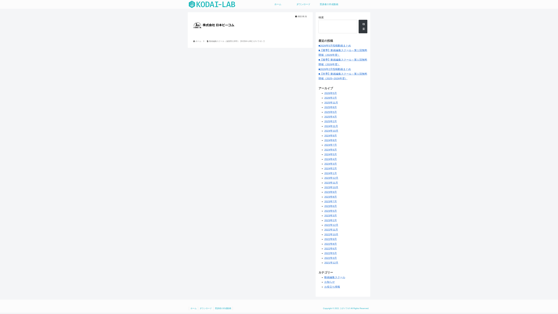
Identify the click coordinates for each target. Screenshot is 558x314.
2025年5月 (330, 112)
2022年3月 (330, 258)
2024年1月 (330, 173)
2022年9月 (330, 239)
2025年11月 (331, 102)
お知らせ (329, 282)
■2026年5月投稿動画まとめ (335, 45)
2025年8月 (330, 107)
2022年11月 (331, 229)
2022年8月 (330, 243)
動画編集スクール (334, 277)
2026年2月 (330, 97)
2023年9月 (330, 192)
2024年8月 (330, 140)
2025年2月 (330, 121)
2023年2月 (330, 220)
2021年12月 (331, 262)
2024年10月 (331, 130)
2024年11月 (331, 126)
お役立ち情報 (332, 286)
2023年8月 (330, 196)
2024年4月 (330, 159)
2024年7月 (330, 144)
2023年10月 (331, 187)
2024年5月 (330, 154)
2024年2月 (330, 168)
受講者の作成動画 (223, 308)
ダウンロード (206, 308)
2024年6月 (330, 149)
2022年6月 (330, 248)
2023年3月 (330, 215)
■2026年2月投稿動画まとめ (335, 69)
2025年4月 (330, 116)
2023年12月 (331, 177)
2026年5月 (330, 93)
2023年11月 (331, 182)
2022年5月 (330, 253)
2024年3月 (330, 163)
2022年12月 (331, 225)
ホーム (194, 308)
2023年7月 (330, 201)
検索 (321, 17)
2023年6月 (330, 206)
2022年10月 (331, 234)
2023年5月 (330, 210)
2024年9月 (330, 135)
